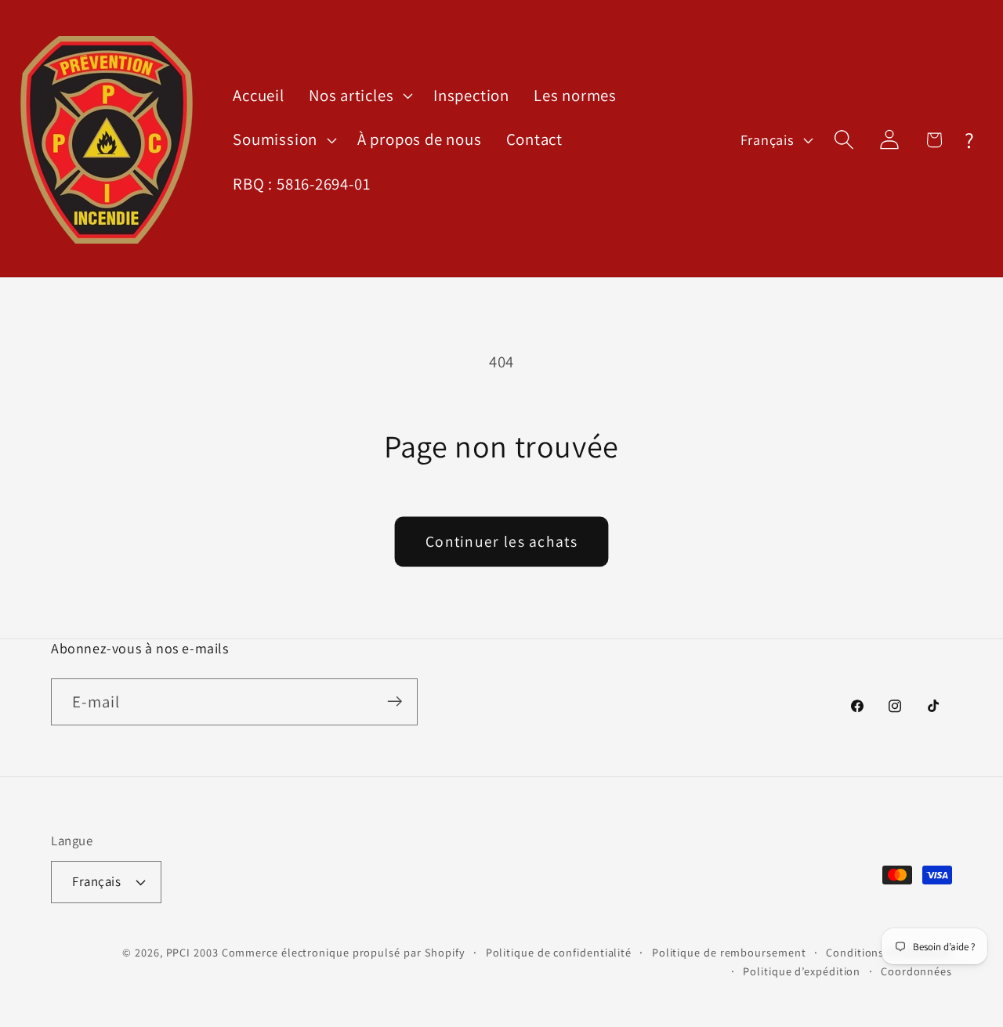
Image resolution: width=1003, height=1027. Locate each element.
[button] (358, 95)
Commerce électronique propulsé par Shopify (343, 951)
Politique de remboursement (729, 951)
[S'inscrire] (394, 701)
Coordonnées (916, 970)
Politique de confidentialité (559, 951)
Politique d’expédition (801, 970)
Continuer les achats (501, 541)
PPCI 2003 (192, 951)
